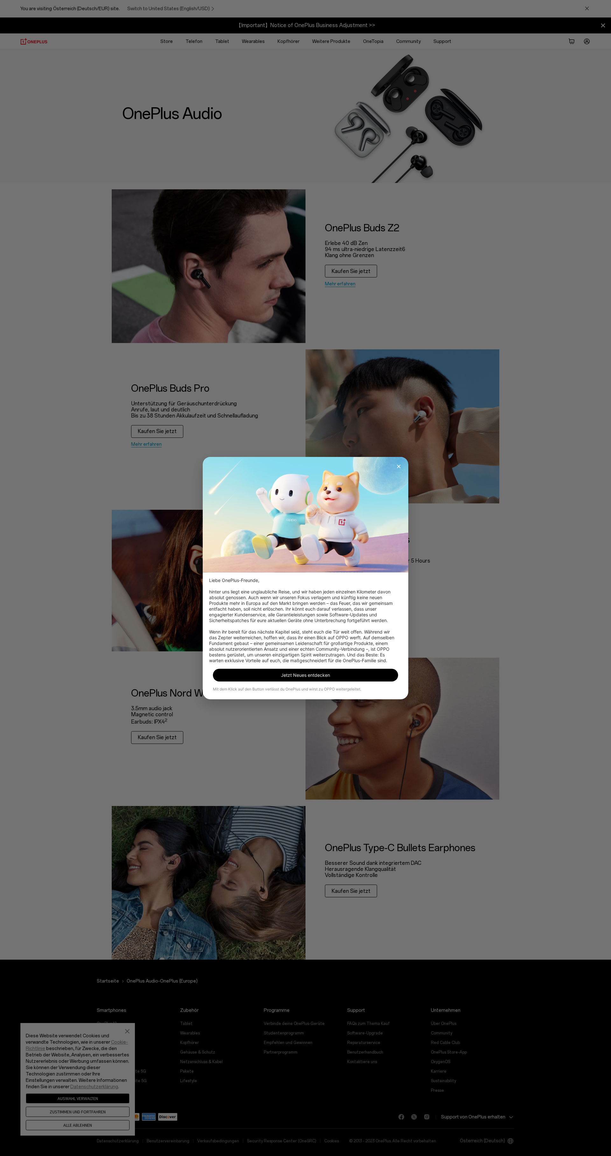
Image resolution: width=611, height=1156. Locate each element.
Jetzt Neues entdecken (305, 675)
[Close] (398, 466)
